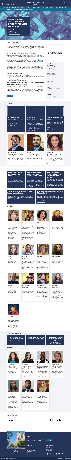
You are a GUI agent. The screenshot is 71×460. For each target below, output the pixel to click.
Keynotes (11, 31)
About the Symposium (13, 29)
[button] (67, 3)
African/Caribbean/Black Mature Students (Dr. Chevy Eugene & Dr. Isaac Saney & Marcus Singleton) (34, 174)
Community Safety (12, 458)
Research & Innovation (50, 7)
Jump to (60, 3)
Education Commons (42, 434)
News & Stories (50, 434)
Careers (54, 434)
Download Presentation (11, 125)
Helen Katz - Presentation (54, 342)
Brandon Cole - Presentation (35, 340)
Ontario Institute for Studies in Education (35, 3)
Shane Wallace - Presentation (15, 342)
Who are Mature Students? (13, 117)
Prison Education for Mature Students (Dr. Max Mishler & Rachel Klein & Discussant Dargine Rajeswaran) (55, 175)
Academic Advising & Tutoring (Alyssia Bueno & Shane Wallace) (16, 337)
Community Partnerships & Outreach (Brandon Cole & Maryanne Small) (35, 337)
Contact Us (59, 434)
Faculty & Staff (49, 450)
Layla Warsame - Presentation (55, 343)
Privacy (7, 458)
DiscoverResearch (33, 434)
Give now (49, 440)
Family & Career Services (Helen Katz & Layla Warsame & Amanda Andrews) (55, 338)
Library (28, 434)
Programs (27, 7)
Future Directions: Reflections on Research (54, 118)
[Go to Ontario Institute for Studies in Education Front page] (8, 3)
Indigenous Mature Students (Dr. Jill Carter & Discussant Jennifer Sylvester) (15, 174)
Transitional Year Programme (38, 60)
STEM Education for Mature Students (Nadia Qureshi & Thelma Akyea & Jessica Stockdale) (19, 192)
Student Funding (31, 117)
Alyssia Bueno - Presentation (15, 340)
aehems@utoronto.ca (50, 97)
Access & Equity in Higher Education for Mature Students (17, 9)
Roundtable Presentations (14, 34)
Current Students (20, 7)
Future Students (12, 7)
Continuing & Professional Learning (38, 7)
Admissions (5, 7)
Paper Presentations (13, 32)
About (65, 7)
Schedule (31, 9)
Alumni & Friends (59, 7)
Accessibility (3, 458)
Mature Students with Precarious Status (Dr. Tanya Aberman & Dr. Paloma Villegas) (50, 192)
